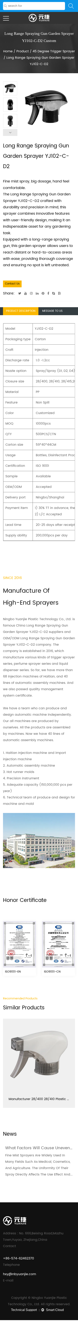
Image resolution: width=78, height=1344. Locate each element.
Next (10, 132)
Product (22, 51)
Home (8, 51)
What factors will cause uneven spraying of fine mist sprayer (39, 1148)
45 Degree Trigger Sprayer (54, 51)
